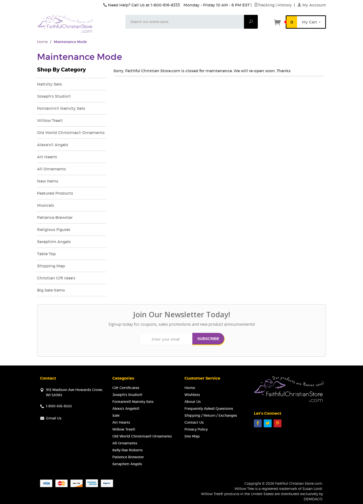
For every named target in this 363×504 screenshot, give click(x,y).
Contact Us (194, 422)
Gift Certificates (125, 388)
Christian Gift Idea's (56, 277)
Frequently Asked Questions (208, 408)
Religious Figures (53, 229)
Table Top (46, 253)
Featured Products (55, 193)
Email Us (53, 418)
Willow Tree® (50, 120)
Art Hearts (47, 156)
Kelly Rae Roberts (127, 450)
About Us (192, 401)
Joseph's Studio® (54, 96)
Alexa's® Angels (52, 144)
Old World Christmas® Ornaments (71, 132)
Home (42, 42)
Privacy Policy (196, 429)
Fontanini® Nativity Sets (61, 108)
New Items (47, 181)
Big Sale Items (51, 290)
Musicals (45, 205)
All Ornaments (51, 168)
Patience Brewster (55, 217)
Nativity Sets (49, 84)
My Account (313, 4)
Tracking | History (275, 4)
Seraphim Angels (54, 241)
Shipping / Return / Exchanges (210, 415)
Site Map (192, 436)
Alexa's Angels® (125, 408)
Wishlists (192, 394)
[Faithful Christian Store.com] (78, 24)
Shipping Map (51, 265)
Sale (116, 415)
